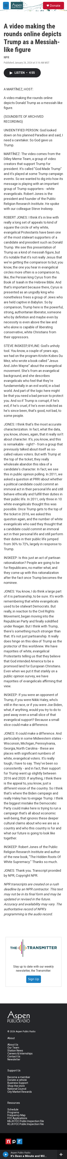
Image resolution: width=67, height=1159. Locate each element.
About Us (12, 1044)
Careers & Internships (20, 1053)
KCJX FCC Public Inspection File (25, 1124)
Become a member (18, 1077)
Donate (55, 5)
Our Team (13, 1047)
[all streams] (62, 1154)
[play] (5, 1154)
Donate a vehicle (17, 1080)
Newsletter (13, 1059)
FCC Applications (17, 1118)
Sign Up (33, 979)
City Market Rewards (19, 1091)
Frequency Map (16, 1115)
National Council (16, 1088)
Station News (15, 1050)
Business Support (17, 1083)
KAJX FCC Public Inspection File (25, 1121)
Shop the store (16, 1086)
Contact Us (13, 1056)
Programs (13, 1112)
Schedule (12, 1109)
